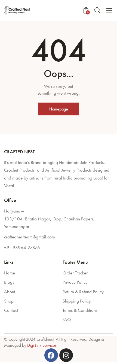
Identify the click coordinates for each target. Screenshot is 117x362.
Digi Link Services (42, 345)
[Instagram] (66, 355)
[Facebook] (51, 355)
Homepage (58, 109)
